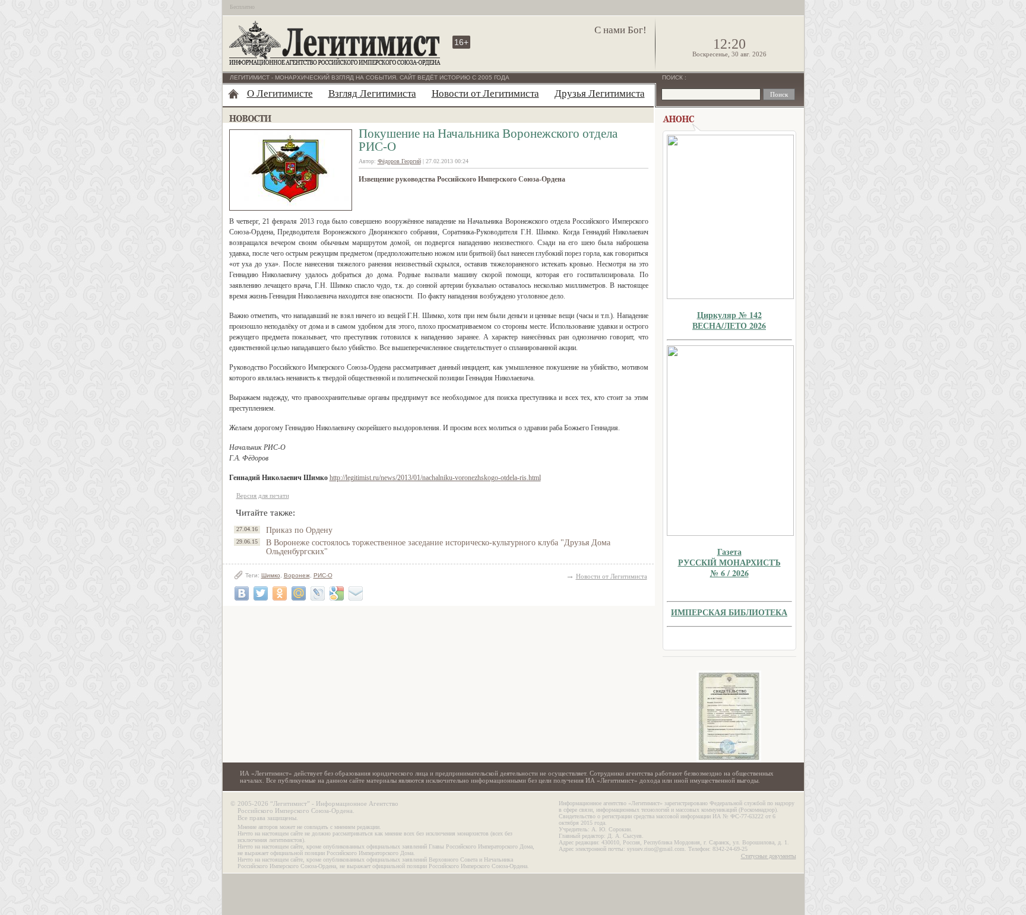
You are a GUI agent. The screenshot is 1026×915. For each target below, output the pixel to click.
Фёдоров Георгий (399, 161)
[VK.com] (242, 593)
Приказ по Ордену (299, 530)
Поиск (673, 77)
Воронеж (297, 575)
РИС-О (323, 575)
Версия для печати (262, 495)
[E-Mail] (356, 593)
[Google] (337, 593)
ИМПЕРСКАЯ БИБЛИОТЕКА (729, 612)
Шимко (270, 575)
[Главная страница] (233, 94)
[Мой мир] (299, 593)
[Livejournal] (318, 593)
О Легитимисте (280, 93)
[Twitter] (261, 593)
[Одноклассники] (280, 593)
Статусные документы (768, 856)
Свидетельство (729, 716)
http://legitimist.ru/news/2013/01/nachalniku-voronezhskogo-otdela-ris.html (435, 478)
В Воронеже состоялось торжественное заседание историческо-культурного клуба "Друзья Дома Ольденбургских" (438, 547)
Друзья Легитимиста (600, 93)
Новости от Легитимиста (485, 93)
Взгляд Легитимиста (372, 93)
